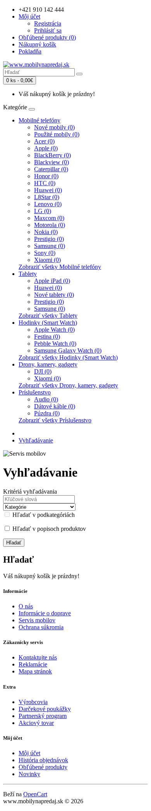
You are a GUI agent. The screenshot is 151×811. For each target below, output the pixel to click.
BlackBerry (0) (52, 155)
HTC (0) (44, 183)
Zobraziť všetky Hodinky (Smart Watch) (68, 357)
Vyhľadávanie (36, 440)
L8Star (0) (46, 197)
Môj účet (29, 753)
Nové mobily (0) (54, 127)
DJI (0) (42, 371)
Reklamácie (33, 664)
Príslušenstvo (35, 392)
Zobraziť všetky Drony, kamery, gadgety (68, 385)
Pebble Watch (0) (55, 343)
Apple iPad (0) (52, 280)
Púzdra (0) (47, 413)
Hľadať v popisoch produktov (48, 528)
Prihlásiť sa (48, 30)
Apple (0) (46, 148)
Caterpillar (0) (51, 169)
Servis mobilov (37, 620)
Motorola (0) (49, 225)
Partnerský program (43, 716)
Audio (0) (46, 399)
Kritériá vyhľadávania (30, 491)
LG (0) (42, 211)
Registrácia (47, 23)
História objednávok (43, 760)
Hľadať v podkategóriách (43, 514)
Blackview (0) (51, 162)
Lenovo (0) (48, 204)
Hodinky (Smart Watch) (48, 322)
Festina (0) (47, 336)
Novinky (29, 774)
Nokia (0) (46, 232)
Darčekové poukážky (45, 709)
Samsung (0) (49, 246)
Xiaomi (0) (47, 260)
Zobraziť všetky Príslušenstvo (55, 420)
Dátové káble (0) (54, 406)
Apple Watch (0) (54, 329)
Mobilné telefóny (39, 120)
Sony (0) (44, 253)
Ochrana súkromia (41, 627)
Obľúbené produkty (43, 767)
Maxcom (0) (49, 218)
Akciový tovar (36, 723)
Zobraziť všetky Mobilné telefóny (60, 266)
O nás (26, 606)
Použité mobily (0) (56, 134)
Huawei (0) (48, 190)
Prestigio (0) (49, 239)
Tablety (28, 273)
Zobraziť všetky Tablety (48, 315)
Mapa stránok (35, 671)
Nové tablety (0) (54, 294)
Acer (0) (44, 141)
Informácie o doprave (45, 613)
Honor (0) (46, 176)
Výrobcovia (33, 702)
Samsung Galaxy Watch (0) (67, 350)
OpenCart (35, 794)
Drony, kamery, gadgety (48, 364)
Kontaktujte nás (38, 657)
